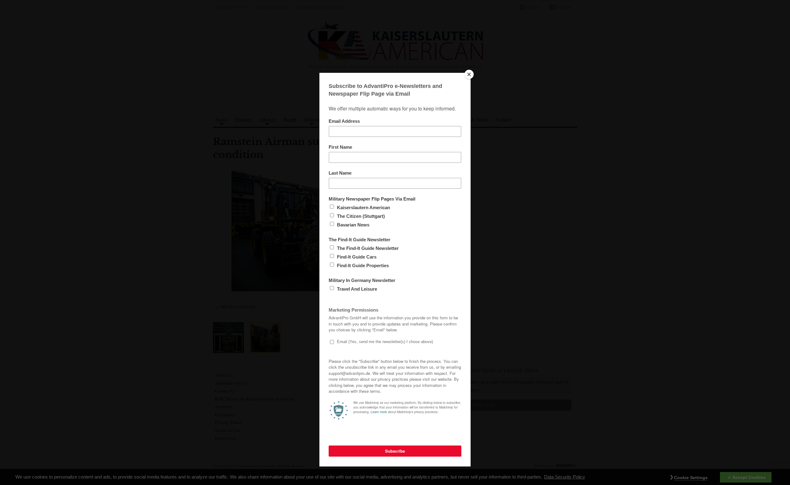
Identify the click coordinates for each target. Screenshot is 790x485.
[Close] (469, 74)
